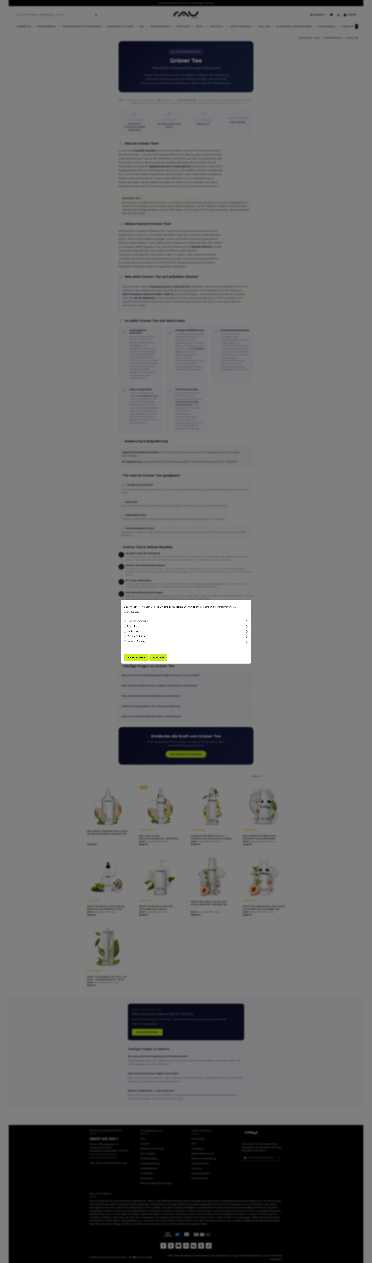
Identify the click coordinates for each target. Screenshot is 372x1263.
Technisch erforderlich (138, 621)
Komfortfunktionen (137, 636)
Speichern (158, 657)
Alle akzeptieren (136, 657)
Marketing (132, 631)
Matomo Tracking (136, 641)
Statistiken (132, 626)
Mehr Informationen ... (224, 607)
